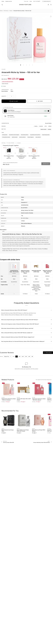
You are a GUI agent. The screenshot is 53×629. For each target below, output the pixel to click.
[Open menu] (2, 4)
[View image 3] (26, 65)
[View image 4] (29, 65)
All (16, 356)
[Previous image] (2, 38)
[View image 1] (20, 65)
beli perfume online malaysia (14, 134)
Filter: (14, 356)
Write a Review (49, 352)
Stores (3, 1)
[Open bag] (48, 4)
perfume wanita (14, 137)
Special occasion (43, 129)
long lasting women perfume (35, 134)
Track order (26, 1)
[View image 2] (23, 65)
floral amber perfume (24, 134)
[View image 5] (32, 65)
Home (1, 10)
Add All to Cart (46, 163)
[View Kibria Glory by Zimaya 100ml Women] (34, 150)
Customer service (8, 1)
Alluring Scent (4, 134)
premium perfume (22, 137)
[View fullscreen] (50, 16)
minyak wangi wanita (45, 134)
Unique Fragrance (31, 137)
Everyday (49, 129)
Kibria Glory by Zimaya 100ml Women (34, 156)
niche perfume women (6, 137)
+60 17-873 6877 (36, 1)
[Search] (51, 4)
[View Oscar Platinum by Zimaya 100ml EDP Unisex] (21, 150)
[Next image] (50, 38)
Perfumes (6, 10)
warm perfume (38, 137)
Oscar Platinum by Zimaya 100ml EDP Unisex (21, 156)
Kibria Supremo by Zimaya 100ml (9, 156)
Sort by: (1, 356)
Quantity (4, 96)
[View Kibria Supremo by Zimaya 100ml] (8, 150)
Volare (10, 10)
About (31, 1)
